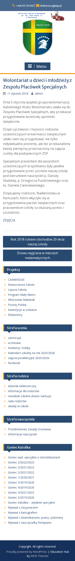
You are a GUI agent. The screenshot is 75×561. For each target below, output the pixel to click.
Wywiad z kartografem (22, 512)
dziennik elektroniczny (22, 386)
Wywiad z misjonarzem (23, 507)
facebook (14, 363)
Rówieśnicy (15, 315)
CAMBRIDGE (16, 280)
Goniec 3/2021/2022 (21, 467)
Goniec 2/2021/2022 (21, 472)
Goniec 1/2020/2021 (21, 477)
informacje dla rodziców (23, 391)
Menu (41, 66)
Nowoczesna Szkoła (21, 285)
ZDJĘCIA (9, 220)
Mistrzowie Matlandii (21, 300)
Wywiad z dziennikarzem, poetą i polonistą (35, 517)
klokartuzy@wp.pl (51, 5)
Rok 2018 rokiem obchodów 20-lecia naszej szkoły (37, 241)
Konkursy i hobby (19, 348)
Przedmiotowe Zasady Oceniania (29, 429)
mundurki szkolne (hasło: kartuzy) (29, 396)
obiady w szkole (18, 406)
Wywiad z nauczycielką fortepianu (29, 522)
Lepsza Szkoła (17, 290)
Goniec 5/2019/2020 (21, 482)
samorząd (14, 338)
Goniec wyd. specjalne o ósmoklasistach (34, 457)
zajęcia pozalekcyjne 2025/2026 (28, 358)
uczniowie (14, 343)
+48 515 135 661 (25, 5)
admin (39, 93)
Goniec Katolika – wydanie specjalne (31, 502)
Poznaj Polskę (17, 305)
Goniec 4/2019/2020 (21, 487)
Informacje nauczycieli (22, 434)
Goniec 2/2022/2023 (21, 462)
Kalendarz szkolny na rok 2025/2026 (31, 353)
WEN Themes (39, 556)
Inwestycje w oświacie (22, 310)
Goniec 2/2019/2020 (21, 497)
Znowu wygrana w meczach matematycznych (37, 255)
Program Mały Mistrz (21, 295)
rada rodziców (17, 401)
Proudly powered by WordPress (26, 552)
